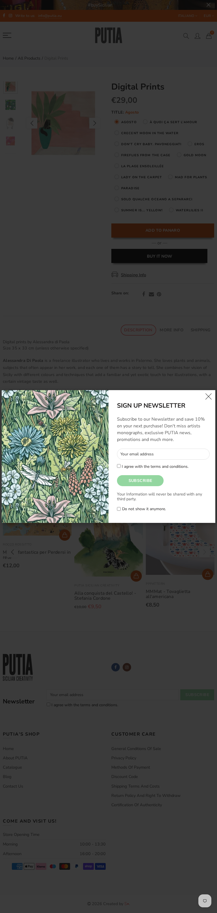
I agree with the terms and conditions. (154, 466)
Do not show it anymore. (144, 509)
